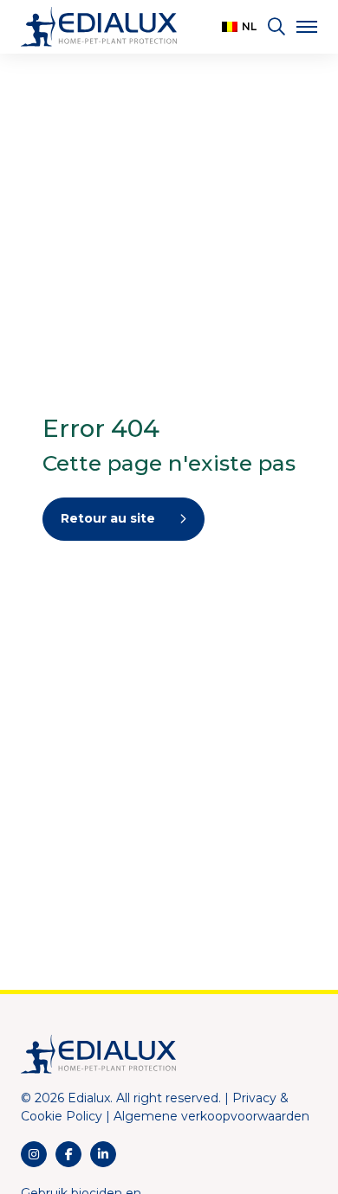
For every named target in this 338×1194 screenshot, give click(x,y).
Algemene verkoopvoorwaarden (211, 1116)
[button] (239, 27)
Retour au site (108, 518)
